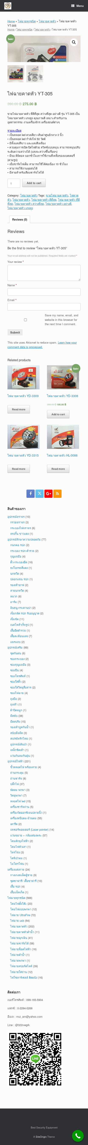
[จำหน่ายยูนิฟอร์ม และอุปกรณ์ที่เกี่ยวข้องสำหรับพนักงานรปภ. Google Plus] (48, 494)
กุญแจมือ (15, 556)
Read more (18, 409)
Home (11, 21)
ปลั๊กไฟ (14, 784)
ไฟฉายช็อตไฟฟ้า (20, 949)
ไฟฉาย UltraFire (20, 915)
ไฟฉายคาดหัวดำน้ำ (22, 932)
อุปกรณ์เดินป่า (18, 744)
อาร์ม (13, 602)
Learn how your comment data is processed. (42, 344)
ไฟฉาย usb (17, 920)
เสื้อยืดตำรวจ (18, 630)
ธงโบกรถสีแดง (19, 568)
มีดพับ (14, 716)
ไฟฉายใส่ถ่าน (18, 972)
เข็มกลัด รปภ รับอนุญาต (24, 613)
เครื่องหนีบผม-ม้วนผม (23, 818)
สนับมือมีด (16, 733)
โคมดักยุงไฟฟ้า (19, 841)
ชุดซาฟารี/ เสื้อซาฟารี (23, 881)
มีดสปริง (15, 721)
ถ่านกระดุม (17, 772)
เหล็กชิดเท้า (17, 750)
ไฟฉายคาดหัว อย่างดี (58, 204)
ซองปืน (14, 670)
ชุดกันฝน (15, 653)
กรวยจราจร (17, 522)
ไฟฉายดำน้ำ (17, 955)
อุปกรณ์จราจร (16, 517)
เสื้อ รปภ (15, 886)
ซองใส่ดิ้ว (15, 681)
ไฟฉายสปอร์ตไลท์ (21, 966)
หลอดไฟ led (17, 801)
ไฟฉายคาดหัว (47, 21)
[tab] (19, 219)
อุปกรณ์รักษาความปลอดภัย (24, 539)
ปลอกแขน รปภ (19, 579)
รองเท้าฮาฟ (17, 585)
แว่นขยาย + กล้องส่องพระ (26, 835)
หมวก (13, 596)
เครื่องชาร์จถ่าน (19, 807)
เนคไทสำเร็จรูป (19, 625)
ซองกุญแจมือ (18, 664)
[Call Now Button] (78, 1136)
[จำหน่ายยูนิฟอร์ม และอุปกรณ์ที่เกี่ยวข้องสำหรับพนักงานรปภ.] (7, 5)
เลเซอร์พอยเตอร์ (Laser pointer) (29, 829)
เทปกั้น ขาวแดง (19, 533)
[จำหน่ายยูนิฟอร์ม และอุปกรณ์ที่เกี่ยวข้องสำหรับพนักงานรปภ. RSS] (57, 494)
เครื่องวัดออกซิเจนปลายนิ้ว (26, 812)
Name (12, 285)
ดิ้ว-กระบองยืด (18, 562)
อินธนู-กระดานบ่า (20, 608)
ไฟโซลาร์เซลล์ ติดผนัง (23, 977)
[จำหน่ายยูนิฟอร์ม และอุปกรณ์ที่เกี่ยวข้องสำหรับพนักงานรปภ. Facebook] (30, 494)
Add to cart (34, 183)
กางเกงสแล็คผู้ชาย (21, 875)
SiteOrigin (41, 1136)
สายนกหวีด (17, 590)
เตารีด (14, 824)
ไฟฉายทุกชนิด (27, 21)
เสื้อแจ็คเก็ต (17, 892)
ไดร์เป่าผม (16, 858)
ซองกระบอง (17, 659)
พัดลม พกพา (17, 790)
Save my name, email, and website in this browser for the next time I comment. (61, 319)
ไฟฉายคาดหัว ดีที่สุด (43, 200)
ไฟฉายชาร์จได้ (19, 943)
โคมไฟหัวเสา (18, 847)
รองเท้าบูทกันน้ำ (20, 727)
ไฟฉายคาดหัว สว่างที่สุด (29, 204)
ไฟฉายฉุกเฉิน (18, 938)
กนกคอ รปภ (17, 545)
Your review (15, 262)
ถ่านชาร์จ (16, 778)
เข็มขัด (14, 619)
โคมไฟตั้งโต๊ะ (18, 903)
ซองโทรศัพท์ (18, 676)
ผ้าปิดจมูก (16, 710)
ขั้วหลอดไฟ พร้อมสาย (23, 767)
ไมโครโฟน (17, 864)
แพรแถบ (15, 642)
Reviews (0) (19, 219)
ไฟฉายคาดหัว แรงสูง (20, 208)
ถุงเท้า (14, 704)
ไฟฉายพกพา (18, 960)
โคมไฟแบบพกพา (20, 909)
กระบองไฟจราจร (20, 528)
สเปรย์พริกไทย (19, 738)
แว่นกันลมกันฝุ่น (20, 756)
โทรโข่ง (15, 852)
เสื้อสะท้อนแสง (19, 636)
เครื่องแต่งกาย (15, 869)
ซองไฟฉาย (17, 693)
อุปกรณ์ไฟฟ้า (15, 761)
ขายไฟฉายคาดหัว (57, 195)
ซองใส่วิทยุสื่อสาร (20, 687)
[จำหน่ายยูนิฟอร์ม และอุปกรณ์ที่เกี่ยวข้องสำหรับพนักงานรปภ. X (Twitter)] (39, 494)
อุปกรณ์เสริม (15, 647)
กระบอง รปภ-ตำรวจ (22, 551)
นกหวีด (14, 573)
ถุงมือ (13, 699)
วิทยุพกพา (16, 795)
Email (11, 300)
